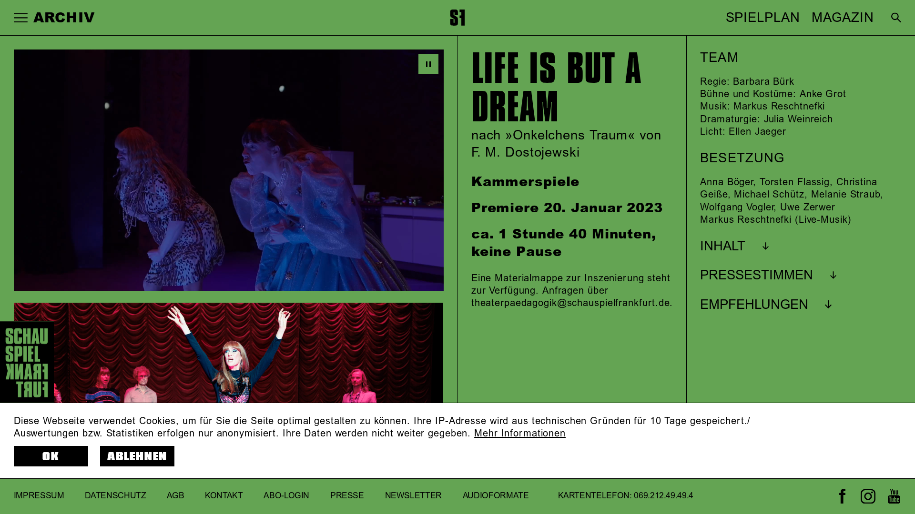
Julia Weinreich (798, 119)
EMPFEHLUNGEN (754, 305)
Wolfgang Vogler (736, 207)
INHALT (722, 246)
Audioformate (496, 496)
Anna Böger (726, 182)
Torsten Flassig (795, 182)
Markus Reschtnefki (779, 106)
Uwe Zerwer (807, 207)
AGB (175, 496)
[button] (21, 17)
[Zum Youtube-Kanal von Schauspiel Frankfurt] (893, 496)
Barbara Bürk (763, 82)
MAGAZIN (843, 18)
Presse (347, 496)
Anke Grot (823, 94)
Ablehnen (137, 457)
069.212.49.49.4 (663, 496)
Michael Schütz (769, 194)
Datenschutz (115, 496)
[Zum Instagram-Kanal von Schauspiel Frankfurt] (868, 496)
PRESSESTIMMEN (756, 275)
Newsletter (413, 496)
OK (51, 457)
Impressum (39, 496)
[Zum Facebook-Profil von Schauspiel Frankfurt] (842, 496)
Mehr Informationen (520, 433)
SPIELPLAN (763, 18)
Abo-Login (286, 496)
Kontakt (224, 496)
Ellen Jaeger (757, 132)
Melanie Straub (845, 194)
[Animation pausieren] (428, 64)
